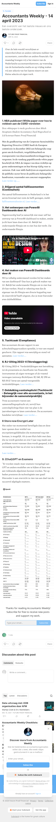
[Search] (51, 695)
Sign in (50, 3)
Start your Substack (21, 810)
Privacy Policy (28, 786)
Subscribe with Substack (30, 775)
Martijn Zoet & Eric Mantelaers (15, 709)
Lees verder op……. (11, 181)
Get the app (41, 810)
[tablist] (13, 663)
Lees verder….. (19, 356)
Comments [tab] (8, 663)
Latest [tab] (12, 696)
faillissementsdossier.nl (13, 201)
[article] (28, 710)
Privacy (33, 800)
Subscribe (41, 3)
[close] (48, 729)
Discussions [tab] (22, 696)
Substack (15, 816)
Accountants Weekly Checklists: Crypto (20, 724)
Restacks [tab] (19, 663)
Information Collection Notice (32, 783)
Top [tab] (5, 696)
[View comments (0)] (13, 43)
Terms (40, 800)
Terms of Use (41, 781)
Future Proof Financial (17, 34)
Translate (8, 11)
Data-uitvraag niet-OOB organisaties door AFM (15, 705)
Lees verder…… (33, 201)
